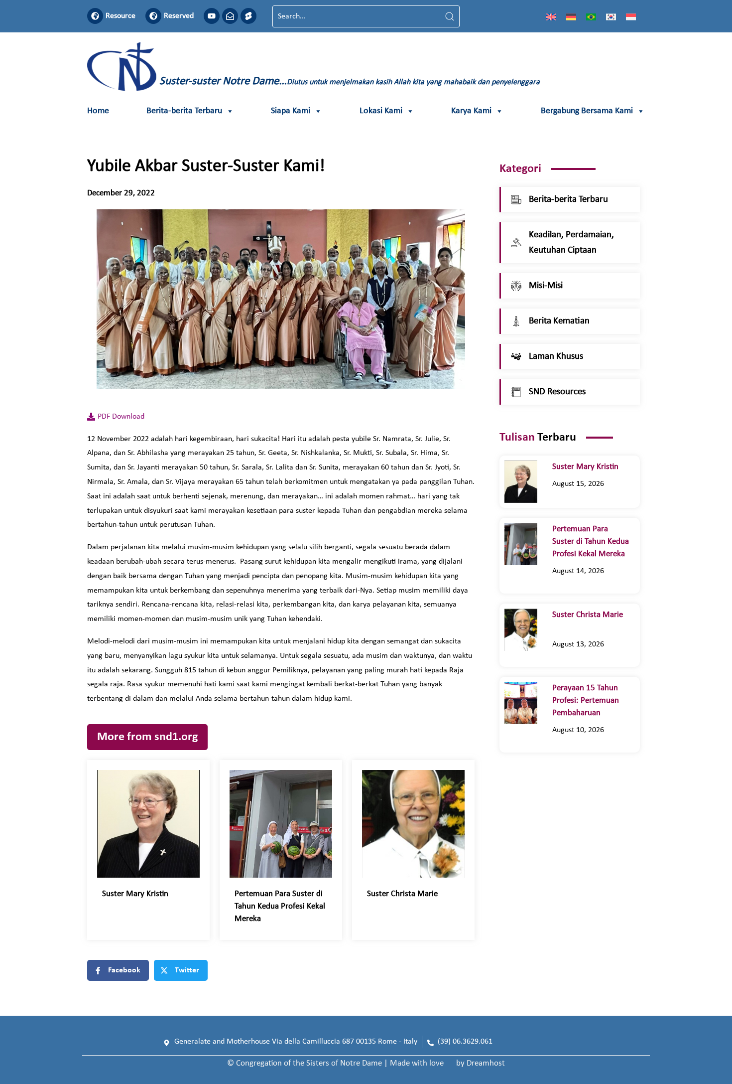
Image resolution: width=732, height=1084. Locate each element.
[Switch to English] (551, 16)
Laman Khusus (556, 356)
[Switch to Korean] (611, 16)
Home (98, 111)
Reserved (179, 16)
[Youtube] (212, 16)
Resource (120, 16)
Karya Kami (471, 111)
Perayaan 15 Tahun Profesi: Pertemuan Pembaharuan (585, 700)
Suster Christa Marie (408, 894)
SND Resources (557, 392)
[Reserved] (153, 16)
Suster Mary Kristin (137, 894)
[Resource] (95, 16)
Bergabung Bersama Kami (587, 111)
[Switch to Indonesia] (631, 16)
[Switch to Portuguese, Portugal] (591, 16)
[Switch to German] (571, 16)
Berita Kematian (559, 321)
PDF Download (121, 417)
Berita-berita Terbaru (184, 111)
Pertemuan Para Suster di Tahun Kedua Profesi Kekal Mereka (280, 906)
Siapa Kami (290, 111)
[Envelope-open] (230, 16)
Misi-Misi (546, 286)
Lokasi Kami (381, 111)
